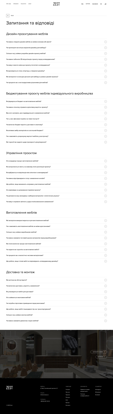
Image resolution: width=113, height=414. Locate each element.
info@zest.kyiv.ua (44, 394)
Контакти (95, 3)
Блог (30, 3)
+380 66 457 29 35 (45, 401)
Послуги (23, 3)
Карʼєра (67, 402)
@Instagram (98, 389)
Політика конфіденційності (84, 395)
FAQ (82, 3)
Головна (68, 389)
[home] (56, 4)
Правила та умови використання (85, 390)
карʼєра (88, 3)
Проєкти (15, 3)
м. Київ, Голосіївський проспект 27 (49, 388)
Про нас (8, 3)
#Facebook (98, 392)
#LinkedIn (97, 394)
